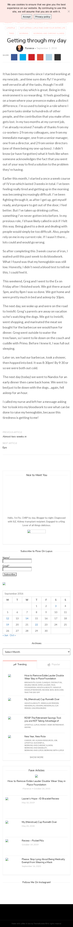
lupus (36, 725)
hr (33, 740)
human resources (57, 22)
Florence (29, 48)
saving (27, 727)
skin (52, 690)
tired (11, 33)
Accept (27, 16)
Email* (6, 566)
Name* (6, 557)
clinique (46, 682)
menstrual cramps (33, 706)
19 (7, 624)
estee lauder (44, 685)
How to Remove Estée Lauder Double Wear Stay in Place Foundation (44, 677)
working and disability (35, 748)
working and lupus (33, 750)
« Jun (5, 635)
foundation (30, 687)
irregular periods (50, 703)
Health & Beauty (35, 22)
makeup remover (32, 690)
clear (38, 682)
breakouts (29, 682)
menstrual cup (51, 706)
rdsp (49, 725)
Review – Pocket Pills (33, 840)
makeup (57, 687)
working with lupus (54, 750)
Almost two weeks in (15, 436)
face (53, 685)
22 (36, 624)
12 (7, 618)
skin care (59, 690)
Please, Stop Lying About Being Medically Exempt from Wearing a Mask (43, 861)
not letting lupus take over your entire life (42, 28)
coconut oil (56, 682)
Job (55, 740)
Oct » (13, 635)
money (43, 725)
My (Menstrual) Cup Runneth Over (42, 699)
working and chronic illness (48, 33)
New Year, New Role (35, 736)
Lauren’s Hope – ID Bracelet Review (40, 798)
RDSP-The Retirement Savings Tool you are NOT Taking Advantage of (42, 720)
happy (19, 22)
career (27, 740)
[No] (68, 11)
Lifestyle (10, 28)
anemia (8, 22)
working (23, 33)
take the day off (32, 692)
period (27, 708)
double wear (30, 685)
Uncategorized (39, 708)
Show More (36, 757)
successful (39, 743)
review (45, 690)
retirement (58, 725)
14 (27, 618)
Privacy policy (42, 16)
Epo (5, 447)
